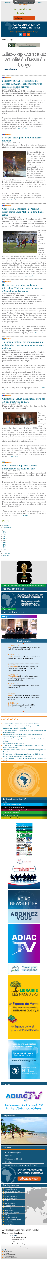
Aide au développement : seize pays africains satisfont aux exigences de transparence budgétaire (23, 678)
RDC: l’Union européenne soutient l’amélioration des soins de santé (19, 467)
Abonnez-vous (8, 1251)
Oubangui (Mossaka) (10, 1215)
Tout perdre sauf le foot (13, 1159)
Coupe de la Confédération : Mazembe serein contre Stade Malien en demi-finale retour (23, 211)
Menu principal (8, 39)
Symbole (8, 1155)
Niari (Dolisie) (9, 1210)
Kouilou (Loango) (10, 1203)
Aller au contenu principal (24, 2)
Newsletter (6, 1253)
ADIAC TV (14, 1241)
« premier (5, 525)
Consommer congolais (13, 1152)
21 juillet (8, 1162)
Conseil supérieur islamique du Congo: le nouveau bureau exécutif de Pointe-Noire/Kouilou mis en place (24, 697)
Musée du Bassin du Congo (19, 1244)
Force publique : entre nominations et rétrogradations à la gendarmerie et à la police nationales (21, 727)
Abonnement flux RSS (10, 1254)
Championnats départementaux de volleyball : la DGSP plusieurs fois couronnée (24, 648)
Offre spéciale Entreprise (10, 1257)
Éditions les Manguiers (17, 1246)
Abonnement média (9, 1256)
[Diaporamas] (24, 1144)
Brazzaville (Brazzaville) (12, 1191)
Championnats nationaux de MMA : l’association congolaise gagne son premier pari (23, 706)
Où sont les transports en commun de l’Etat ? (21, 1165)
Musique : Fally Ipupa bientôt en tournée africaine (22, 139)
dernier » (6, 555)
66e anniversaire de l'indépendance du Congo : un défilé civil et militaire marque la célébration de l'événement (23, 755)
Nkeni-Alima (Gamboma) (12, 1212)
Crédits (5, 1232)
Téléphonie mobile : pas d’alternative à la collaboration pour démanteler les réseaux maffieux (23, 344)
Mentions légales (16, 1232)
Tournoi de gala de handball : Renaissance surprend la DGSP (23, 687)
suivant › (7, 553)
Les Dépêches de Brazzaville (19, 1237)
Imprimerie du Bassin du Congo (20, 1248)
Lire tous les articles (13, 588)
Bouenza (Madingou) (11, 1189)
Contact (35, 1229)
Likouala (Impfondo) (10, 1208)
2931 (4, 549)
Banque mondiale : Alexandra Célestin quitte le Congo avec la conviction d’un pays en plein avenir (22, 735)
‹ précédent (7, 527)
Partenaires (15, 1229)
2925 (4, 536)
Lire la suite (22, 128)
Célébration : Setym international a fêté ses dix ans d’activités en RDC (23, 400)
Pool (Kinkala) (9, 1222)
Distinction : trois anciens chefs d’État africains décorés (21, 724)
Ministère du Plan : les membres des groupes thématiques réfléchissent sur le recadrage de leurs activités (22, 83)
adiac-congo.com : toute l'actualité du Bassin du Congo (24, 59)
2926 (4, 538)
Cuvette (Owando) (10, 1194)
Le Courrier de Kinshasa (18, 1239)
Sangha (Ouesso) (9, 1224)
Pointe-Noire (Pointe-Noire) (13, 1220)
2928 (4, 542)
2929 (4, 545)
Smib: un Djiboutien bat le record (13, 743)
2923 (4, 532)
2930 (4, 547)
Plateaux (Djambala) (11, 1217)
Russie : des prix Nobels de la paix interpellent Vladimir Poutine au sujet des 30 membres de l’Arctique (22, 287)
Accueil (5, 1229)
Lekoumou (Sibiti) (10, 1205)
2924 (4, 534)
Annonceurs (26, 1229)
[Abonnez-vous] (24, 1182)
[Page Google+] (24, 35)
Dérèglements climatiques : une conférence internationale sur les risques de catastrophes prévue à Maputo (23, 668)
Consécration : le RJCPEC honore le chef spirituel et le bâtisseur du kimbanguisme (24, 658)
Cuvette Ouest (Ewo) (11, 1196)
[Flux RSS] (28, 35)
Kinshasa (7, 1201)
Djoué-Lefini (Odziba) (11, 1198)
